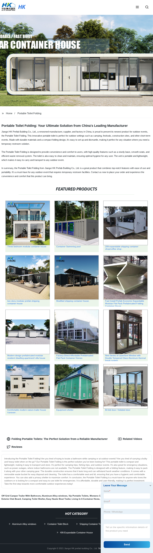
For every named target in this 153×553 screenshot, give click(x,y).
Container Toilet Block (57, 524)
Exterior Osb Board (11, 499)
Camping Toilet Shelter (33, 499)
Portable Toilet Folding (29, 113)
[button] (137, 7)
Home (9, 113)
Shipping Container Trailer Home (95, 524)
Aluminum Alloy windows (54, 496)
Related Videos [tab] (132, 438)
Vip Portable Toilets (78, 496)
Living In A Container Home (86, 499)
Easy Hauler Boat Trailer (58, 499)
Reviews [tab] (17, 446)
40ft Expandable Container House (76, 532)
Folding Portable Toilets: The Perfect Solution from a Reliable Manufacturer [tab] (60, 438)
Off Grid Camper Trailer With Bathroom (21, 496)
